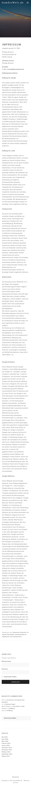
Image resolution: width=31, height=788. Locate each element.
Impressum (15, 777)
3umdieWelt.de (13, 2)
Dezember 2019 (7, 747)
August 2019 (6, 756)
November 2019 (7, 749)
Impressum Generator (19, 632)
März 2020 (5, 741)
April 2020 (5, 739)
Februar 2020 (6, 743)
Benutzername (6, 661)
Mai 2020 (4, 737)
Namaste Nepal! (10, 704)
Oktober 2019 (6, 752)
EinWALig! (12, 708)
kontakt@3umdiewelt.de (15, 69)
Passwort (5, 669)
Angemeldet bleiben (10, 676)
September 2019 (7, 754)
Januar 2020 (6, 745)
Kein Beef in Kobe (19, 706)
